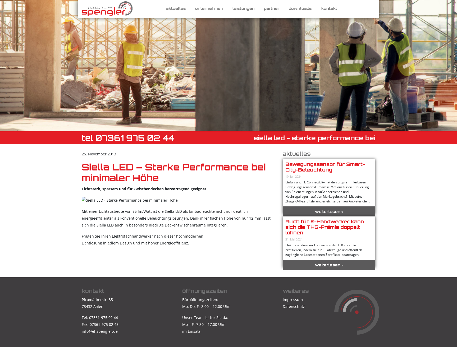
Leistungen (243, 8)
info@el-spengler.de (100, 331)
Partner (272, 8)
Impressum (293, 299)
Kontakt (329, 8)
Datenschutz (294, 306)
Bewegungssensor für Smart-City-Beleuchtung (325, 167)
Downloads (300, 8)
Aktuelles (176, 8)
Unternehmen (209, 8)
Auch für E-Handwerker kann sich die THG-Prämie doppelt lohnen (324, 227)
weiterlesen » (329, 211)
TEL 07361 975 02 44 (128, 138)
